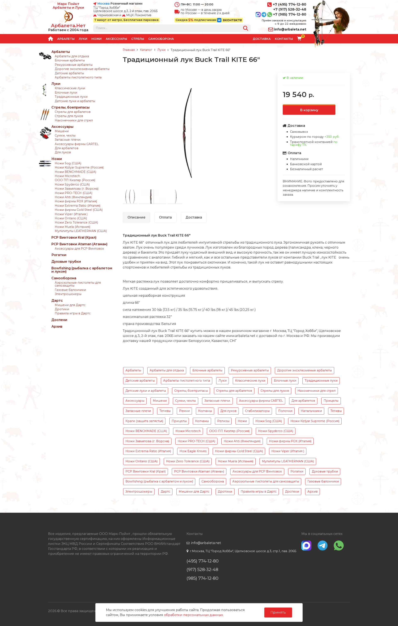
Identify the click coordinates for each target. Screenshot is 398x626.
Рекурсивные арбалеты (73, 65)
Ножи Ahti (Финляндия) (73, 197)
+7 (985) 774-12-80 (289, 14)
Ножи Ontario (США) (71, 218)
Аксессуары (116, 39)
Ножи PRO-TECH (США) (73, 193)
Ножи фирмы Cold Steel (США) (79, 210)
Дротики (62, 309)
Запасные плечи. (68, 140)
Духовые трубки (66, 262)
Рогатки (58, 255)
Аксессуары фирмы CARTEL (77, 144)
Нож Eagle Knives (193, 451)
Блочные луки (66, 92)
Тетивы (165, 411)
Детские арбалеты (69, 73)
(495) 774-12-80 (203, 561)
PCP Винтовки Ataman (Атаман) (79, 244)
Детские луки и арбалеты (75, 101)
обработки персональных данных (193, 615)
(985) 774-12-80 (202, 578)
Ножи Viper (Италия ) (71, 214)
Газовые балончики (70, 290)
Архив (56, 326)
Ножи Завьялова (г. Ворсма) (76, 188)
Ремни (184, 411)
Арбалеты (66, 39)
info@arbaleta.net (290, 29)
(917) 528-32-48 (202, 569)
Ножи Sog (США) (68, 163)
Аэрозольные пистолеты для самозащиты (78, 284)
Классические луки (70, 88)
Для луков (63, 152)
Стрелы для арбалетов (73, 112)
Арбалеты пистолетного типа (78, 77)
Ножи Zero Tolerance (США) (76, 222)
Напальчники (311, 411)
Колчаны (205, 411)
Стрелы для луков (69, 116)
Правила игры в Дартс (73, 313)
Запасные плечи (138, 411)
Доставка (262, 39)
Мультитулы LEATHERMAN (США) (81, 231)
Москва (103, 3)
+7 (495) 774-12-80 (289, 4)
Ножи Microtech (67, 176)
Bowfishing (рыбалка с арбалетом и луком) (81, 269)
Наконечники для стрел (74, 120)
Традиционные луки (71, 97)
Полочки (285, 411)
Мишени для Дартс (70, 305)
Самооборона (161, 39)
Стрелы (137, 39)
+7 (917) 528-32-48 (289, 9)
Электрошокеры (68, 294)
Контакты (284, 39)
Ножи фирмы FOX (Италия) (76, 201)
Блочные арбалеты (70, 60)
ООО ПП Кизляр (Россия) (75, 180)
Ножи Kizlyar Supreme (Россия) (79, 167)
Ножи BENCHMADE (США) (75, 172)
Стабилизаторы (257, 411)
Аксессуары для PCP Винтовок (79, 248)
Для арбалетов (66, 148)
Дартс (57, 301)
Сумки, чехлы (65, 135)
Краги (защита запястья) (144, 421)
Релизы (223, 421)
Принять (278, 612)
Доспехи (59, 320)
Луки (83, 39)
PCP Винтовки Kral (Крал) (73, 237)
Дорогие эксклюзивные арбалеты (82, 69)
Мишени (62, 131)
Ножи (96, 39)
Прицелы (331, 401)
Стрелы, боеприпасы (70, 107)
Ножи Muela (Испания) (72, 227)
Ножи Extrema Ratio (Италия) (77, 205)
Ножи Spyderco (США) (72, 184)
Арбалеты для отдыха (72, 56)
